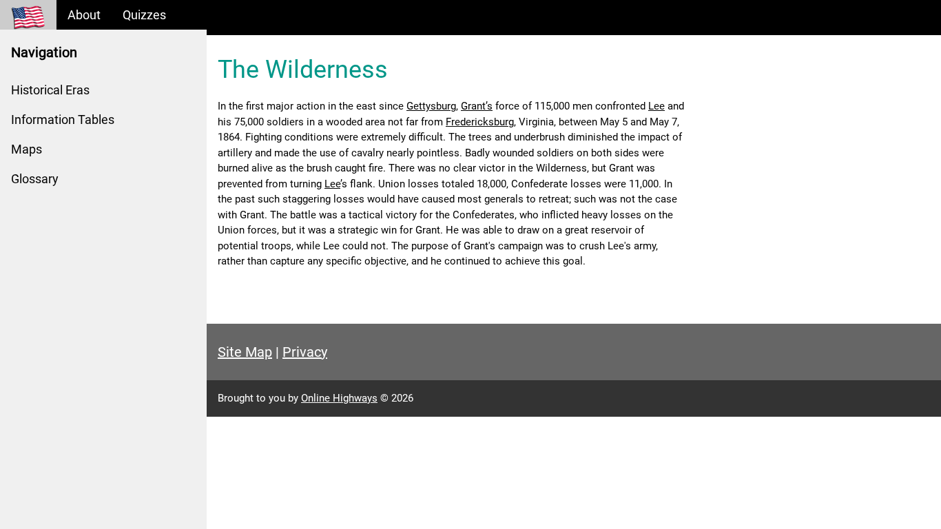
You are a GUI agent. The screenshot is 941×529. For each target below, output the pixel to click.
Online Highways (339, 398)
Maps (26, 149)
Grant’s (477, 106)
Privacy (304, 352)
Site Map (245, 352)
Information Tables (62, 119)
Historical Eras (50, 90)
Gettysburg (431, 106)
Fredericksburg (480, 122)
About (84, 15)
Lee (656, 106)
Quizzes (144, 15)
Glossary (35, 179)
